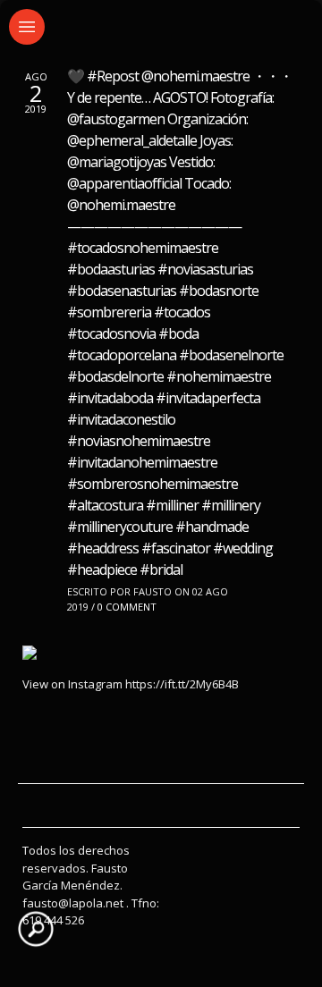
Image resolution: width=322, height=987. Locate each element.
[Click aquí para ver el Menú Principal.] (27, 27)
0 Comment (127, 606)
